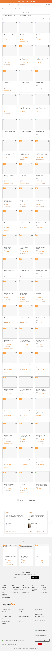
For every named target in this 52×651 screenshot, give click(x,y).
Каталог (4, 611)
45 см (17, 15)
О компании (21, 611)
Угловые (4, 589)
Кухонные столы (44, 591)
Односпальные (15, 587)
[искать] (39, 5)
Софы (3, 592)
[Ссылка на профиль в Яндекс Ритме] (44, 620)
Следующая (32, 500)
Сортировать (5, 18)
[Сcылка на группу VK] (35, 620)
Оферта (4, 623)
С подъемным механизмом (15, 593)
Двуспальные (15, 591)
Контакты (21, 618)
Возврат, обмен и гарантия (8, 618)
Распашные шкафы (34, 590)
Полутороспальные (16, 589)
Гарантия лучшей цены (24, 616)
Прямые (4, 587)
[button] (9, 32)
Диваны (4, 585)
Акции (3, 614)
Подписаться (34, 577)
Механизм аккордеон (4, 595)
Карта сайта (21, 621)
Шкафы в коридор (11, 15)
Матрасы (24, 585)
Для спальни (34, 593)
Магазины (21, 614)
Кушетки (4, 591)
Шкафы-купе (34, 587)
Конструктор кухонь (44, 593)
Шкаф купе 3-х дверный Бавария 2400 (36, 531)
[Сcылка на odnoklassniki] (38, 620)
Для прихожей (35, 592)
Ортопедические (6, 597)
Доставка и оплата (6, 616)
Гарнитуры (43, 587)
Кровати (14, 585)
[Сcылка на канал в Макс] (40, 620)
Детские (24, 591)
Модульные (43, 589)
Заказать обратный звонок (40, 611)
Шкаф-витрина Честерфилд (12, 531)
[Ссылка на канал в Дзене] (42, 620)
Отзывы (4, 626)
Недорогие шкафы (23, 15)
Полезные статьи (6, 621)
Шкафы (33, 585)
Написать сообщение (42, 640)
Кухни (42, 585)
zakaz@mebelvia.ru (39, 614)
